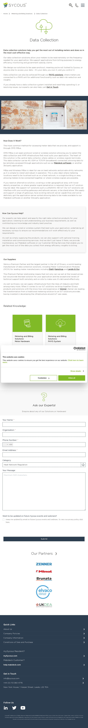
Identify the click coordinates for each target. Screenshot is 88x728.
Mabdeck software (62, 163)
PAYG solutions (56, 75)
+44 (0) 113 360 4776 (13, 683)
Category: (7, 460)
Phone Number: (10, 440)
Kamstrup (59, 269)
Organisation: (9, 430)
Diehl (51, 269)
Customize (42, 378)
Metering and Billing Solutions (22, 13)
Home (5, 13)
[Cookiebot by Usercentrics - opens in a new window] (75, 348)
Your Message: (9, 470)
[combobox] (8, 444)
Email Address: (10, 450)
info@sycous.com (11, 678)
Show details (75, 371)
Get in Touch (52, 87)
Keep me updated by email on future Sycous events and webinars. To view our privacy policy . (44, 521)
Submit (44, 539)
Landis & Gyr (74, 269)
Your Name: (8, 420)
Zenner (63, 289)
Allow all (71, 378)
